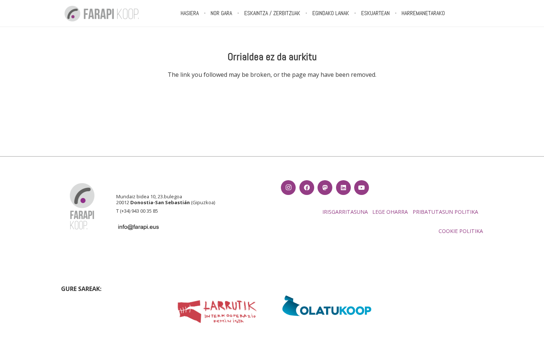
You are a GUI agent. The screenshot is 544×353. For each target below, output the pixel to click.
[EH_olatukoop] (327, 305)
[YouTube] (361, 187)
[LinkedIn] (343, 187)
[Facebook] (306, 187)
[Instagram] (288, 187)
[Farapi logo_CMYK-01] (101, 13)
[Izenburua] (325, 187)
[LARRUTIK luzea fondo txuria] (217, 311)
